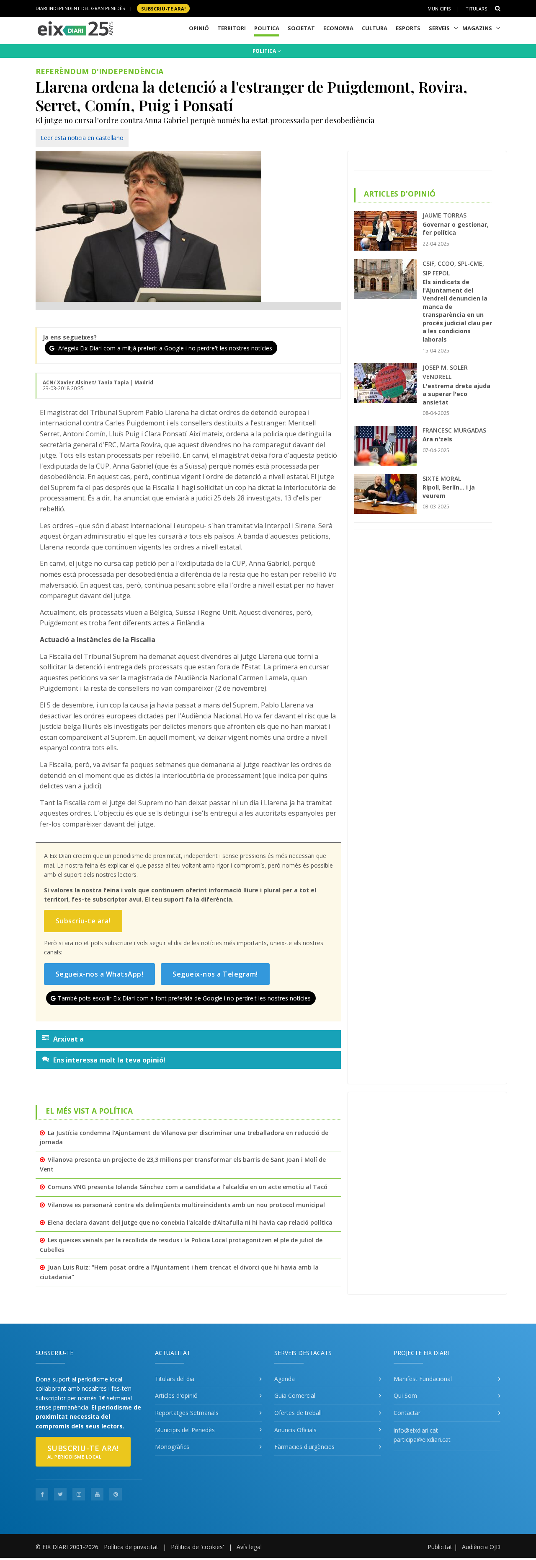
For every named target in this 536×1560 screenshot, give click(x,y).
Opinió (199, 28)
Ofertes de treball (298, 1413)
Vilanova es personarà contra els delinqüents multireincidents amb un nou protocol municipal (186, 1205)
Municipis (439, 8)
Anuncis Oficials (295, 1430)
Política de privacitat (131, 1547)
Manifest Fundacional (423, 1379)
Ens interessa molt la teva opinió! (109, 1060)
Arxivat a (68, 1039)
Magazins (477, 28)
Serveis (439, 28)
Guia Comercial (294, 1395)
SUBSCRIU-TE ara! (163, 8)
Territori (231, 28)
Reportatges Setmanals (187, 1413)
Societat (301, 28)
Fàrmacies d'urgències (304, 1447)
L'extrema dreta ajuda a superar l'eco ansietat (456, 394)
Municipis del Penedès (185, 1430)
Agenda (284, 1379)
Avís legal (249, 1547)
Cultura (374, 28)
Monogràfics (172, 1447)
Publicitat (440, 1547)
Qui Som (405, 1395)
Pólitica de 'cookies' (197, 1547)
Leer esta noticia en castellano (82, 138)
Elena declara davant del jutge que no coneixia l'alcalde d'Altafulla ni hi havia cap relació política (190, 1222)
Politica (266, 28)
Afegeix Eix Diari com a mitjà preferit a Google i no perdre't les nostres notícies (164, 348)
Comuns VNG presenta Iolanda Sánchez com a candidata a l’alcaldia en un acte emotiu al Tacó (187, 1187)
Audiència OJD (481, 1547)
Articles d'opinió (176, 1395)
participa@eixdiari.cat (422, 1439)
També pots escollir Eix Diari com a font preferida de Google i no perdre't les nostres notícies (184, 998)
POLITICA (265, 50)
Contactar (407, 1413)
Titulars (476, 8)
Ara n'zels (437, 439)
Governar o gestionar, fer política (456, 228)
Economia (338, 28)
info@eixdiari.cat (416, 1430)
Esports (408, 28)
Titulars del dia (174, 1379)
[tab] (188, 1039)
